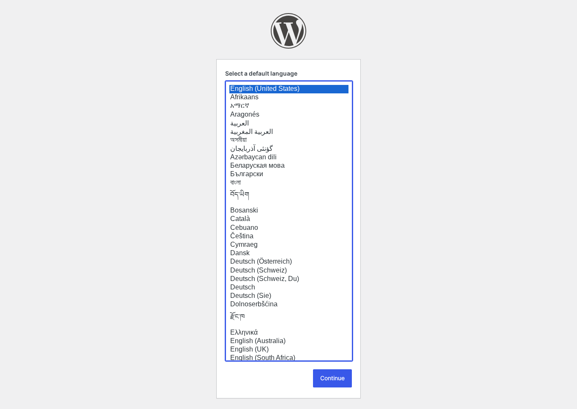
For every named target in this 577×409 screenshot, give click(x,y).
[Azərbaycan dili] (288, 157)
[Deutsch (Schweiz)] (288, 271)
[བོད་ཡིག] (288, 197)
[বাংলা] (288, 183)
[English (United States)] (288, 89)
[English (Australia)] (288, 341)
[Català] (288, 219)
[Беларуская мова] (288, 166)
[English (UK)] (288, 350)
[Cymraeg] (288, 245)
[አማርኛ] (288, 106)
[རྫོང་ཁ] (288, 319)
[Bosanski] (288, 211)
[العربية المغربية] (288, 132)
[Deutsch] (288, 288)
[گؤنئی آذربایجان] (288, 149)
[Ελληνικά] (288, 333)
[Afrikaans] (288, 97)
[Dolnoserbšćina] (288, 304)
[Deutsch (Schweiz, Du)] (288, 279)
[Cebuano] (288, 228)
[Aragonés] (288, 115)
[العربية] (288, 123)
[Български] (288, 174)
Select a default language (261, 73)
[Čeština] (288, 236)
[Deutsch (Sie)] (288, 296)
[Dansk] (288, 253)
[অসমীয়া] (288, 140)
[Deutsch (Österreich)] (288, 262)
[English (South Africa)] (288, 358)
